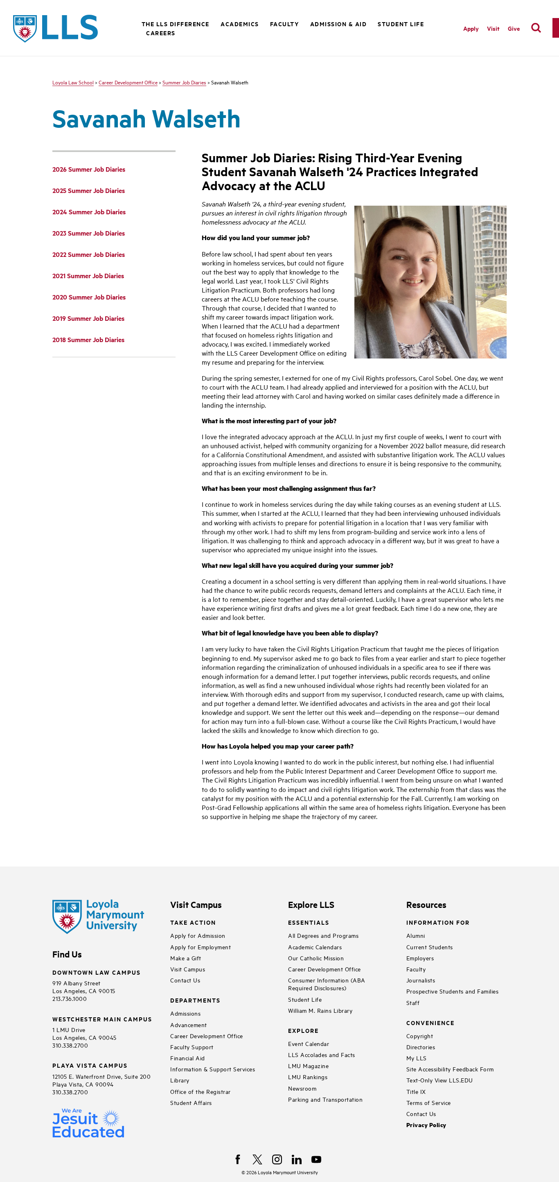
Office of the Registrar (200, 1091)
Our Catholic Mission (316, 958)
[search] (536, 28)
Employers (420, 958)
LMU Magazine (308, 1065)
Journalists (420, 980)
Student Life (305, 999)
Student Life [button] (401, 23)
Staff (413, 1002)
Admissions (185, 1013)
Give (514, 28)
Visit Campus (187, 969)
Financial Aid (187, 1058)
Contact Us (185, 980)
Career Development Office (128, 82)
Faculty (284, 23)
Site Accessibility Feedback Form (450, 1069)
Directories (420, 1046)
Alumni (415, 935)
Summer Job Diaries (184, 82)
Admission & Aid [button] (338, 23)
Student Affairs (191, 1102)
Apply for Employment (200, 947)
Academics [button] (240, 23)
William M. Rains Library (320, 1010)
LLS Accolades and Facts (321, 1054)
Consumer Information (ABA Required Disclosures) (326, 983)
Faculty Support (192, 1046)
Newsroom (302, 1088)
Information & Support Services (212, 1069)
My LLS (416, 1058)
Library (179, 1080)
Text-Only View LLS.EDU (439, 1080)
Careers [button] (161, 32)
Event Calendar (308, 1043)
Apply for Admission (197, 935)
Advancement (188, 1024)
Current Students (429, 947)
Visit (493, 28)
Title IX (416, 1091)
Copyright (419, 1035)
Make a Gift (185, 958)
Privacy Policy (426, 1125)
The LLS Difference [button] (176, 23)
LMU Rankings (307, 1076)
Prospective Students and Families (452, 991)
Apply (471, 28)
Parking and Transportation (325, 1099)
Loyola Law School (73, 82)
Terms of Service (428, 1102)
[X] (257, 1159)
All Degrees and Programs (323, 935)
